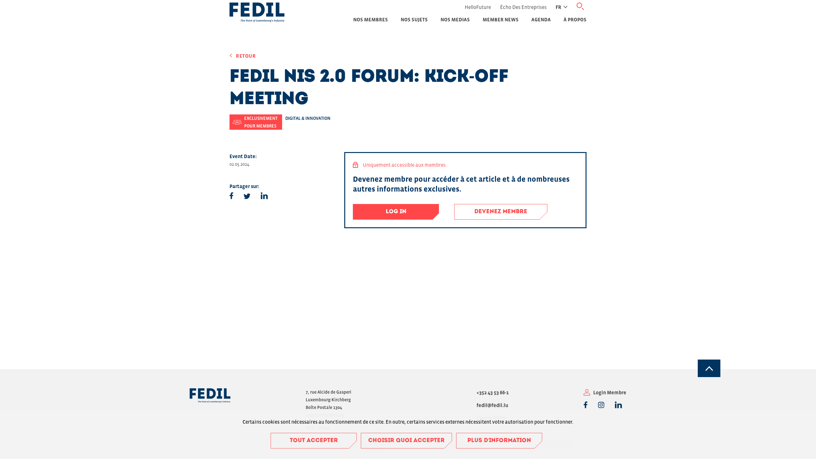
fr (558, 7)
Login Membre (609, 392)
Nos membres (370, 19)
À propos (575, 19)
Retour (246, 56)
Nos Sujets (414, 19)
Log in (396, 212)
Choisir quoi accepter (406, 441)
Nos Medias (455, 19)
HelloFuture (478, 7)
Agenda (541, 19)
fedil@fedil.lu (492, 405)
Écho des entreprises (523, 7)
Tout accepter (314, 441)
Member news (501, 19)
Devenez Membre (500, 212)
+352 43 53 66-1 (493, 392)
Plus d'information (499, 441)
